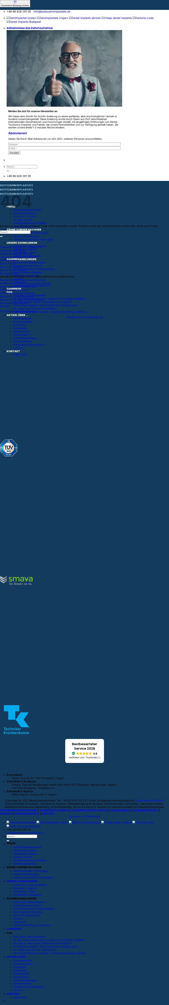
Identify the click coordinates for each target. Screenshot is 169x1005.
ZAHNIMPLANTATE (145, 810)
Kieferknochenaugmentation (17, 293)
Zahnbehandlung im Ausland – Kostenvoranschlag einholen (49, 311)
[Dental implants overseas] (143, 18)
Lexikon (18, 348)
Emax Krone (7, 263)
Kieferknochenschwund (14, 290)
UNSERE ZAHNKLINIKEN (22, 243)
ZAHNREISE (14, 929)
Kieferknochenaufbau (26, 915)
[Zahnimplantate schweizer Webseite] (52, 18)
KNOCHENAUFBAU (27, 813)
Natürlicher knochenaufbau (17, 296)
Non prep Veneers (11, 267)
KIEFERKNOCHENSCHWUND (18, 810)
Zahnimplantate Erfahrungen (30, 232)
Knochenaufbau (23, 321)
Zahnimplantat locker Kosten (17, 257)
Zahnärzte (19, 325)
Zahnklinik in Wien (24, 891)
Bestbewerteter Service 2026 (84, 746)
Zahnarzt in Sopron (25, 888)
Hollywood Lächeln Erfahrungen (33, 239)
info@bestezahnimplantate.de (52, 11)
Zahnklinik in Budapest (27, 894)
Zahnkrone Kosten (24, 213)
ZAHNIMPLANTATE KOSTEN (89, 810)
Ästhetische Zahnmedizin (28, 344)
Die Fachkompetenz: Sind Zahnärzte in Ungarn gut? (45, 305)
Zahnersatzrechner (24, 863)
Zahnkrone (19, 921)
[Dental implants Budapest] (24, 21)
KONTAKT (13, 351)
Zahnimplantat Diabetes (27, 272)
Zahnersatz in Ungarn (13, 270)
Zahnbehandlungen (25, 338)
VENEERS (6, 813)
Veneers (18, 918)
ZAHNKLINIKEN (120, 810)
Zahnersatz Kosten (24, 853)
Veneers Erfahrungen (26, 236)
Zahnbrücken (21, 331)
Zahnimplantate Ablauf (27, 265)
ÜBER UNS (20, 354)
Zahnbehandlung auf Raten (29, 223)
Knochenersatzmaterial (14, 303)
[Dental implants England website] (85, 18)
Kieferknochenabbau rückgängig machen (25, 283)
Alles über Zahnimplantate (29, 936)
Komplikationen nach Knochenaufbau (23, 280)
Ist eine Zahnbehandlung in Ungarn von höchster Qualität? (49, 298)
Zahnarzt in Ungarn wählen (30, 885)
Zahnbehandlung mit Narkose (31, 925)
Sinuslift (5, 306)
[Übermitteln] (8, 171)
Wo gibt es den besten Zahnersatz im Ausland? (42, 302)
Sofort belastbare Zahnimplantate (34, 269)
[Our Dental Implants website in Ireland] (116, 18)
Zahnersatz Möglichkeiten (29, 262)
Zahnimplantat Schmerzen (16, 253)
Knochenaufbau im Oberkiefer (18, 286)
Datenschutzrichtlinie (149, 800)
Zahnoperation (9, 260)
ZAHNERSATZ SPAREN (54, 810)
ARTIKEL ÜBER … (17, 315)
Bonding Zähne (9, 273)
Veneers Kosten (22, 857)
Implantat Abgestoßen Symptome (20, 247)
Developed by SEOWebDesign (84, 816)
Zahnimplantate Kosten (27, 847)
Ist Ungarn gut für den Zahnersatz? (34, 308)
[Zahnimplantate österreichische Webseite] (21, 18)
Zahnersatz (20, 328)
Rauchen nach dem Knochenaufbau (22, 299)
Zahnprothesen (22, 341)
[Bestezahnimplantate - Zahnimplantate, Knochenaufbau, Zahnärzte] (16, 190)
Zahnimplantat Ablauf (13, 250)
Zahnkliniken (21, 334)
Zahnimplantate (22, 318)
